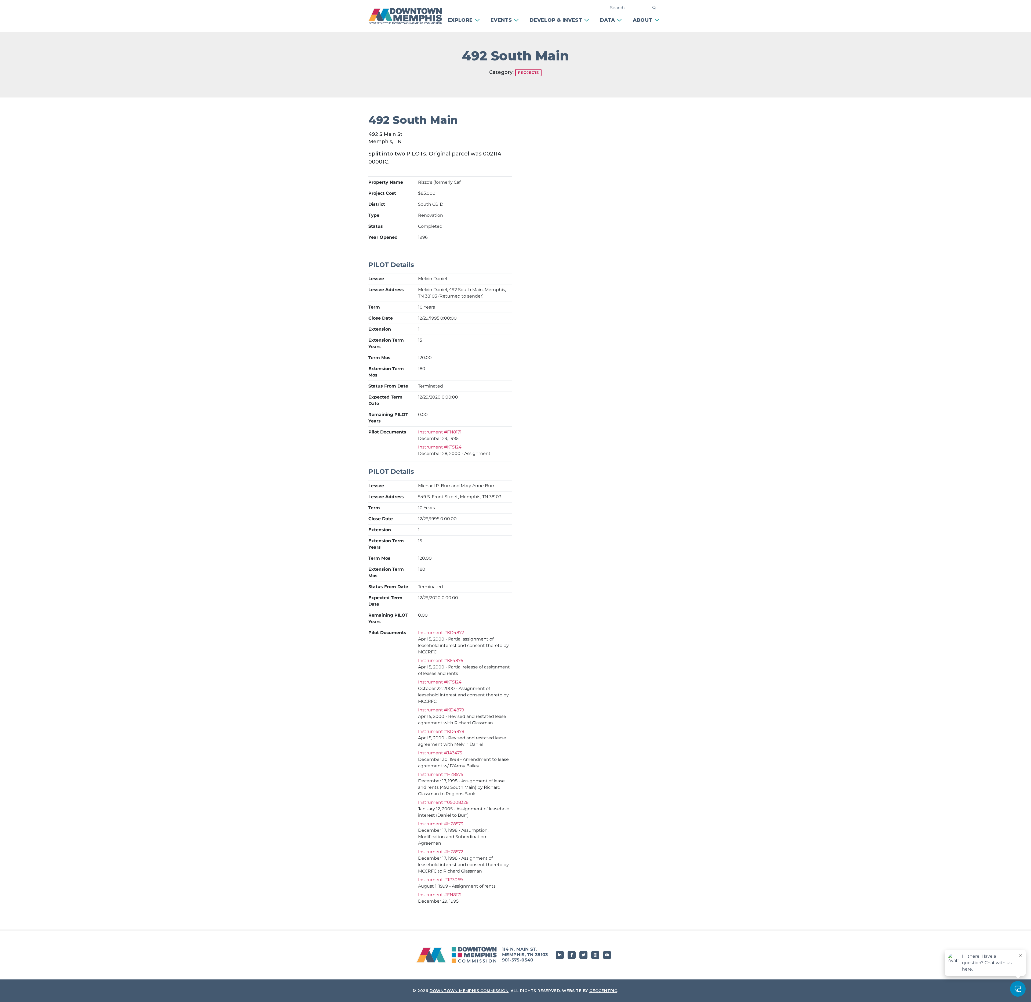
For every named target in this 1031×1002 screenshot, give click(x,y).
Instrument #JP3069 (440, 879)
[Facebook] (572, 955)
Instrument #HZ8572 (440, 851)
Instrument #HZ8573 (440, 823)
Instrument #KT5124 (440, 447)
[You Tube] (607, 955)
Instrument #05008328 (443, 802)
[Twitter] (583, 955)
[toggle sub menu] (478, 20)
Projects (528, 72)
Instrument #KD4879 (441, 709)
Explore (460, 20)
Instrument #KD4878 (441, 731)
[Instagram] (595, 955)
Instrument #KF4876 (440, 660)
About (642, 20)
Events (501, 20)
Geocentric (603, 990)
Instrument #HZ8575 (440, 774)
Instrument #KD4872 (441, 632)
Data (607, 20)
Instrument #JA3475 (440, 752)
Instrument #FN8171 (440, 432)
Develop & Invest (556, 20)
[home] (408, 16)
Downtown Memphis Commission (469, 990)
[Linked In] (560, 955)
